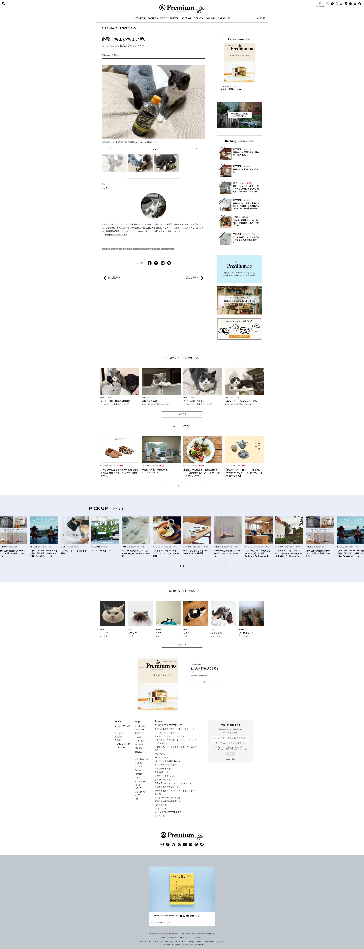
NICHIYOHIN (141, 759)
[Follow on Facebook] (359, 3)
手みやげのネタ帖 (163, 779)
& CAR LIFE (160, 808)
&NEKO (222, 18)
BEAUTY (198, 18)
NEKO (106, 249)
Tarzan (205, 942)
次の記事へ (192, 277)
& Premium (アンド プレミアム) (182, 8)
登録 (230, 754)
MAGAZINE (140, 781)
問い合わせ (119, 733)
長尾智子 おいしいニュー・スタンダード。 (174, 783)
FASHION (153, 18)
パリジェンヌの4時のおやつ (167, 761)
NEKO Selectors (182, 591)
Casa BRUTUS (158, 942)
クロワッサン (169, 942)
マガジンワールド (167, 945)
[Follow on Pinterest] (355, 3)
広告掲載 (118, 740)
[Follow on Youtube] (341, 3)
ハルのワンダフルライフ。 (167, 732)
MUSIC (138, 763)
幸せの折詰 (160, 753)
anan (141, 942)
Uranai (139, 774)
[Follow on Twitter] (332, 3)
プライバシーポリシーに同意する (232, 743)
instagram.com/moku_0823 (116, 235)
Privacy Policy (187, 945)
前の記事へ (114, 277)
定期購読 (118, 736)
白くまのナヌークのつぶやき (168, 797)
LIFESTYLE (140, 18)
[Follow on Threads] (337, 3)
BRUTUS (148, 942)
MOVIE (138, 766)
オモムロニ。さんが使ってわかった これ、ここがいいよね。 (176, 741)
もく (105, 186)
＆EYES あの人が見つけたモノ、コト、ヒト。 (176, 729)
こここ (217, 942)
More (182, 414)
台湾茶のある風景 (163, 768)
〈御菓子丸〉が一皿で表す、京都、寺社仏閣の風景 (176, 748)
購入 (205, 682)
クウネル (192, 942)
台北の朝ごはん (162, 772)
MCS (223, 942)
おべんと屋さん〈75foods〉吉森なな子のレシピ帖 (176, 792)
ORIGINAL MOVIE (140, 793)
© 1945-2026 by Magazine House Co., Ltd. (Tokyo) (182, 938)
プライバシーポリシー (239, 747)
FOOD (163, 18)
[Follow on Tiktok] (346, 3)
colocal (211, 942)
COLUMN (210, 18)
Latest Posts (182, 426)
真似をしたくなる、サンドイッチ (170, 736)
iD (229, 18)
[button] (112, 149)
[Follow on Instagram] (327, 3)
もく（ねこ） (168, 249)
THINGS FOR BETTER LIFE (168, 725)
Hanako (184, 942)
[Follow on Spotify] (350, 3)
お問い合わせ (198, 945)
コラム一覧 (160, 816)
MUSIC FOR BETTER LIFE (168, 812)
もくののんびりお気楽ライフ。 (120, 28)
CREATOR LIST (320, 6)
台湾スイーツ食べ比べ (165, 776)
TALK (137, 777)
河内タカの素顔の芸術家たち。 (169, 801)
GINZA (177, 942)
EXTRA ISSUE (138, 787)
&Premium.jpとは (122, 727)
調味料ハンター (162, 757)
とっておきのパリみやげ (166, 765)
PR (136, 799)
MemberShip (122, 744)
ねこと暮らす (161, 805)
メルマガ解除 (230, 759)
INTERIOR (186, 18)
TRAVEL (174, 18)
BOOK (138, 770)
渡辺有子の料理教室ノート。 (168, 787)
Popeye (198, 942)
